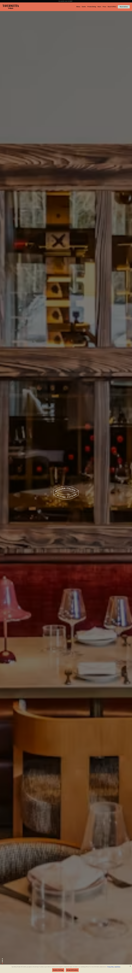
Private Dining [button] (91, 6)
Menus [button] (78, 6)
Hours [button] (99, 6)
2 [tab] (2, 960)
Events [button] (84, 6)
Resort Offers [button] (112, 6)
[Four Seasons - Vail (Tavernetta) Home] (10, 7)
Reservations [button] (124, 7)
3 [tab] (2, 962)
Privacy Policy (110, 966)
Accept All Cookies (72, 970)
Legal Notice (117, 966)
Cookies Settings (58, 970)
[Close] (130, 966)
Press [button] (104, 6)
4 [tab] (2, 963)
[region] (66, 969)
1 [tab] (2, 959)
